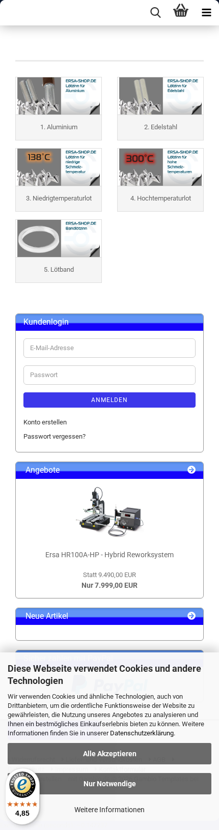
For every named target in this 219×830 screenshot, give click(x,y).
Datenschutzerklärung (142, 733)
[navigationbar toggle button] (206, 12)
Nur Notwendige (110, 784)
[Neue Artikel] (191, 616)
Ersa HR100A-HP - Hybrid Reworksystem (109, 555)
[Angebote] (191, 470)
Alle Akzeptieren (109, 754)
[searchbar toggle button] (155, 12)
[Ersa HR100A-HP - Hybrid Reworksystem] (109, 511)
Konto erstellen (45, 422)
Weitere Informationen (109, 810)
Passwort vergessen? (54, 436)
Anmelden (109, 400)
